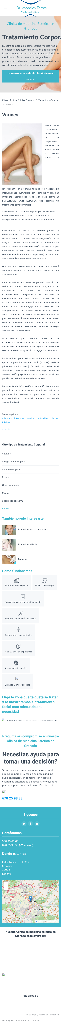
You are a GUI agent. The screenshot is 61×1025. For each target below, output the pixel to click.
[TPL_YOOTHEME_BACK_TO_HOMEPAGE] (30, 8)
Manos (5, 493)
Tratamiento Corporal (48, 100)
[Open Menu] (5, 8)
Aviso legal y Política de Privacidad (42, 1014)
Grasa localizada (10, 485)
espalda (6, 429)
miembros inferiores (13, 418)
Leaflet (40, 921)
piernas (54, 418)
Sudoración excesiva (12, 500)
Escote (5, 477)
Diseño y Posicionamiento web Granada (21, 1020)
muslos (30, 418)
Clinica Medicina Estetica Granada (18, 100)
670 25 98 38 (12, 798)
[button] (30, 898)
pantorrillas (42, 418)
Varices (6, 508)
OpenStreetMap (52, 921)
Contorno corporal (11, 469)
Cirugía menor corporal (14, 461)
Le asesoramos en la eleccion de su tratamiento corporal (30, 76)
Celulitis (6, 453)
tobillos (6, 422)
